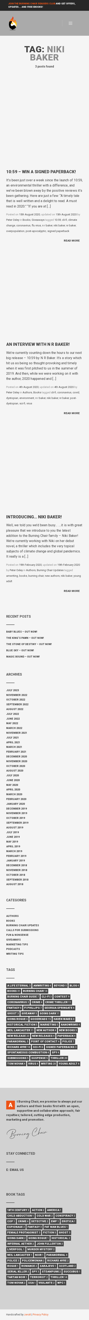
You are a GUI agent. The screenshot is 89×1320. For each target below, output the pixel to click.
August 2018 (14, 884)
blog (74, 985)
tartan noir (17, 1277)
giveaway (29, 1013)
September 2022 (17, 704)
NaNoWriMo (70, 1024)
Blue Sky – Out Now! (20, 650)
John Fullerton (50, 1243)
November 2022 (16, 695)
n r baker (47, 225)
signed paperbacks (61, 1047)
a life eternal (18, 985)
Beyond (60, 985)
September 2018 (17, 879)
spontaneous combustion (28, 1052)
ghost (13, 1013)
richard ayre (18, 1047)
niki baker (59, 225)
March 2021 (14, 747)
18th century (18, 1210)
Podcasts (13, 949)
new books (68, 1030)
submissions (17, 1058)
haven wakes (64, 1019)
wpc (61, 1282)
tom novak (16, 1063)
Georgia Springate (59, 1007)
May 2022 (12, 723)
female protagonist (23, 1232)
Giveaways (38, 219)
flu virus (36, 225)
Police (13, 1260)
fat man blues (56, 1226)
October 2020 (15, 766)
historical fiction (22, 1024)
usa (32, 1282)
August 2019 (14, 827)
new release (18, 1035)
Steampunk (51, 1271)
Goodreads (40, 1019)
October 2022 (15, 699)
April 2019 (13, 846)
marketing (49, 1024)
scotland (67, 1265)
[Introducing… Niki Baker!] (44, 471)
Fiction (49, 1232)
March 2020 (14, 794)
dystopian (12, 398)
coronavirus (23, 225)
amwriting (12, 575)
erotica (68, 1221)
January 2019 (15, 860)
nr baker (71, 225)
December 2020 (16, 756)
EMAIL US (17, 1170)
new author (46, 1030)
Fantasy (35, 1226)
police (68, 1041)
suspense (39, 1058)
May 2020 (12, 785)
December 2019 (16, 808)
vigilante (46, 1282)
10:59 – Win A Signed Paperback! (41, 171)
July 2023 (12, 690)
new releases (43, 1035)
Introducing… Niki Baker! (34, 516)
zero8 (27, 1314)
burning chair (36, 575)
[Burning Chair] (15, 23)
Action (38, 1210)
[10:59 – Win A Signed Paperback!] (44, 126)
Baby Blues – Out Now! (21, 631)
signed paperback (58, 231)
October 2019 (15, 818)
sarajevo (48, 1265)
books (23, 575)
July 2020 (12, 775)
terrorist (39, 1277)
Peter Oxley (12, 219)
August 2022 (14, 709)
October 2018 (15, 874)
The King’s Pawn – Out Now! (25, 638)
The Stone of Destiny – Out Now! (29, 644)
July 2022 (12, 714)
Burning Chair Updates (50, 570)
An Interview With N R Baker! (38, 344)
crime (37, 1002)
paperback (66, 1035)
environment (26, 398)
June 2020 (13, 780)
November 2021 (16, 732)
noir (39, 1254)
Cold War (45, 1215)
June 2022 (13, 718)
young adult (69, 1063)
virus (29, 403)
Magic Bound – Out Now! (23, 656)
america (54, 1210)
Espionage (16, 1226)
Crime (23, 1221)
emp (55, 1221)
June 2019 (13, 836)
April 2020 (13, 789)
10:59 (57, 219)
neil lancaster (20, 1030)
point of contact (45, 1041)
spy (55, 1052)
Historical (61, 1238)
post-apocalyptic (36, 231)
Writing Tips (15, 953)
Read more (72, 240)
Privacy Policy (40, 1314)
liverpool (15, 1249)
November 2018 (16, 870)
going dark (49, 1013)
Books (26, 219)
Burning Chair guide (23, 996)
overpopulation (15, 231)
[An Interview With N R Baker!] (44, 298)
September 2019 (17, 822)
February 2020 (16, 799)
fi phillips (33, 1007)
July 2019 (12, 832)
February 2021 (16, 751)
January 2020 (15, 803)
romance (29, 1265)
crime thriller (58, 1002)
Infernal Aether (20, 1243)
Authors (27, 392)
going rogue (17, 1019)
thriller (59, 1058)
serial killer (18, 1271)
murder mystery (40, 1249)
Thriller (59, 1277)
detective (39, 1221)
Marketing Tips (17, 944)
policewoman (33, 1260)
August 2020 (14, 770)
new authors (52, 575)
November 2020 (16, 761)
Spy (35, 1271)
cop (11, 1221)
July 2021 (12, 737)
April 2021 (13, 742)
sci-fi (22, 403)
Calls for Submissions (22, 930)
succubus (72, 1271)
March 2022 (14, 728)
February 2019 (16, 856)
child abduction (20, 1215)
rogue (12, 1265)
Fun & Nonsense (17, 935)
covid (76, 392)
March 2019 (14, 851)
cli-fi (64, 219)
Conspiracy (65, 1215)
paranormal (17, 1041)
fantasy (14, 1007)
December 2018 (16, 865)
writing (48, 1063)
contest (61, 996)
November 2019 (16, 813)
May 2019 (12, 841)
